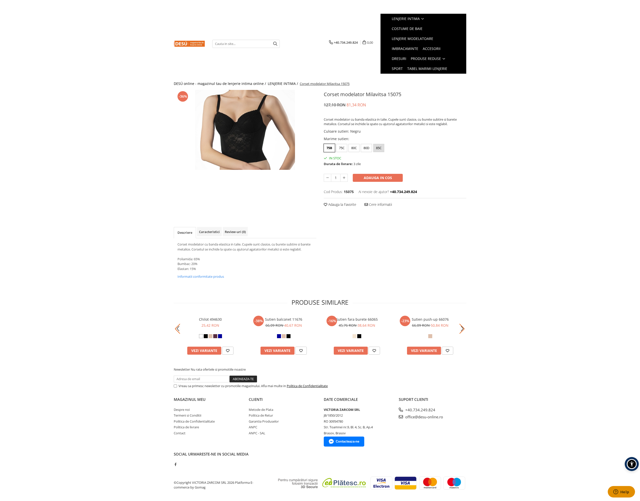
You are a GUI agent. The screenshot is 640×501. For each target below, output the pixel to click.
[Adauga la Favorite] (228, 351)
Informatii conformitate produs (201, 276)
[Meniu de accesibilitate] (632, 464)
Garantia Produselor (264, 421)
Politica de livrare (186, 427)
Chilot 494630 (210, 319)
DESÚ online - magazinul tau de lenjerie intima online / (220, 83)
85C (379, 148)
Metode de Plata (261, 409)
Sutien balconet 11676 (283, 319)
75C (341, 148)
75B (329, 148)
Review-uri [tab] (235, 232)
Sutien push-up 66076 (430, 319)
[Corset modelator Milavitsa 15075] (245, 130)
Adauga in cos (378, 177)
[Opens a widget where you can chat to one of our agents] (621, 492)
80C (354, 148)
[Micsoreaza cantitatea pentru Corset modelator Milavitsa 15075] (327, 178)
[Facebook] (175, 464)
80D (366, 148)
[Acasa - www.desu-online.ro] (189, 44)
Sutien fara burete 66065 (357, 319)
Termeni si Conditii (187, 415)
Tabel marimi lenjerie (427, 68)
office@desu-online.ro (423, 416)
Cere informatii (380, 204)
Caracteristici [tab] (209, 232)
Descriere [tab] (185, 232)
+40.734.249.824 (419, 409)
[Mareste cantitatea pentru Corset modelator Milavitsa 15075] (344, 178)
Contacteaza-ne (347, 441)
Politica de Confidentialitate (307, 386)
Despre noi (182, 409)
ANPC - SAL (257, 433)
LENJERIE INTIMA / (283, 83)
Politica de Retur (261, 415)
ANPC (253, 427)
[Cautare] (275, 44)
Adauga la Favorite (341, 204)
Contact (180, 433)
